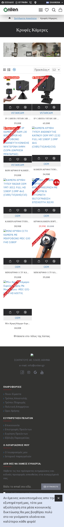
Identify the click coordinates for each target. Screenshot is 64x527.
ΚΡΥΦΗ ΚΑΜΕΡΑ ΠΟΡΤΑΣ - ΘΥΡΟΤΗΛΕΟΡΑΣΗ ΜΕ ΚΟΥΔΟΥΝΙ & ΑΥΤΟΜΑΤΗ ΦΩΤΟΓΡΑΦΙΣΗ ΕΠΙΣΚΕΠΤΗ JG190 (46, 221)
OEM (46, 163)
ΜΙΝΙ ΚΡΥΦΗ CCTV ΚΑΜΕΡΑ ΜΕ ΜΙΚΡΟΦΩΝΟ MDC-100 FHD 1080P (17, 272)
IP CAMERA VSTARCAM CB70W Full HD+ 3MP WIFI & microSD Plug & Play (17, 118)
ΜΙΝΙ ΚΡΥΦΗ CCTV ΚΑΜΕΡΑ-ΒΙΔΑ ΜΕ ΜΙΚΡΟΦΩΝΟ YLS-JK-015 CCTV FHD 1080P (46, 272)
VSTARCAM (17, 112)
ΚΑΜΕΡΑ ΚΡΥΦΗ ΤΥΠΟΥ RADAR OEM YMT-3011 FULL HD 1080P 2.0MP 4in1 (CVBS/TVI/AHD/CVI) (17, 221)
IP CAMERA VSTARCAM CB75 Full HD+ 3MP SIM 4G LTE (46, 118)
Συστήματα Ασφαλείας (25, 18)
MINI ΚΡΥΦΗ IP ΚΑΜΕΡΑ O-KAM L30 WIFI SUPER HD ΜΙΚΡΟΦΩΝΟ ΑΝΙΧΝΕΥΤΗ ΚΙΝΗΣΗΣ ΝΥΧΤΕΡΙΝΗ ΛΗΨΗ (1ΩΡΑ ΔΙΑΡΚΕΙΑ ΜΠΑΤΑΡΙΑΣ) (17, 170)
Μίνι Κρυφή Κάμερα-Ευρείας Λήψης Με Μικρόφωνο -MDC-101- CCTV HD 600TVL (17, 323)
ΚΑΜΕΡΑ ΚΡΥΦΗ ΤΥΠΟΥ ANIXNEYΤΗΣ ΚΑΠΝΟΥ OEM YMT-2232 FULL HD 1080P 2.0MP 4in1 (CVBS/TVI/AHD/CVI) (46, 169)
